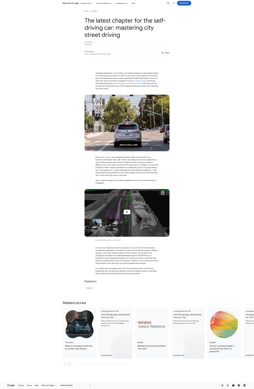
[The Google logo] (11, 385)
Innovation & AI (85, 3)
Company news (121, 3)
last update (107, 157)
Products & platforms (103, 3)
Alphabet (94, 11)
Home (86, 11)
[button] (184, 3)
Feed (133, 3)
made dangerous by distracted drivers (127, 83)
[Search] (168, 3)
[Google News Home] (71, 3)
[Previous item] (65, 363)
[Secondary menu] (173, 3)
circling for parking (141, 81)
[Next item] (70, 363)
